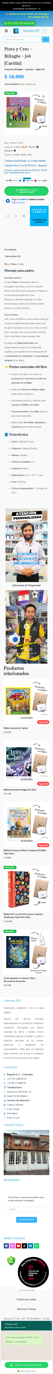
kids (30, 154)
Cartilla (16, 154)
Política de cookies (26, 1299)
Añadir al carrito (39, 210)
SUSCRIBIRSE (26, 1220)
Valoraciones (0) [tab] (12, 256)
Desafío (32, 147)
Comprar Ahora (39, 221)
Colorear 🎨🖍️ (20, 147)
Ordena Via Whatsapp (28, 191)
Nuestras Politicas (26, 1309)
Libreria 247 (31, 31)
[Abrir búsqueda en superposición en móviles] (26, 39)
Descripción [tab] (10, 249)
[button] (6, 31)
